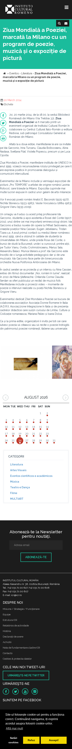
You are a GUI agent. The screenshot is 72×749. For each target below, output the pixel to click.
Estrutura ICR (10, 620)
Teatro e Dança (20, 487)
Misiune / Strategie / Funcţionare (21, 609)
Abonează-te (36, 557)
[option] (25, 363)
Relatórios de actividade (16, 625)
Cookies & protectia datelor (17, 658)
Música (14, 481)
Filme (13, 493)
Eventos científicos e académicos (31, 475)
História (7, 631)
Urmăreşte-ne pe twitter (26, 675)
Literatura (16, 464)
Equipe (7, 614)
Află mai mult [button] (14, 728)
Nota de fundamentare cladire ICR (21, 647)
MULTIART (16, 498)
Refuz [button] (31, 740)
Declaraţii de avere (13, 636)
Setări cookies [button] (13, 740)
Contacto (7, 653)
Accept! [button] (54, 740)
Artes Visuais (18, 470)
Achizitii (7, 642)
